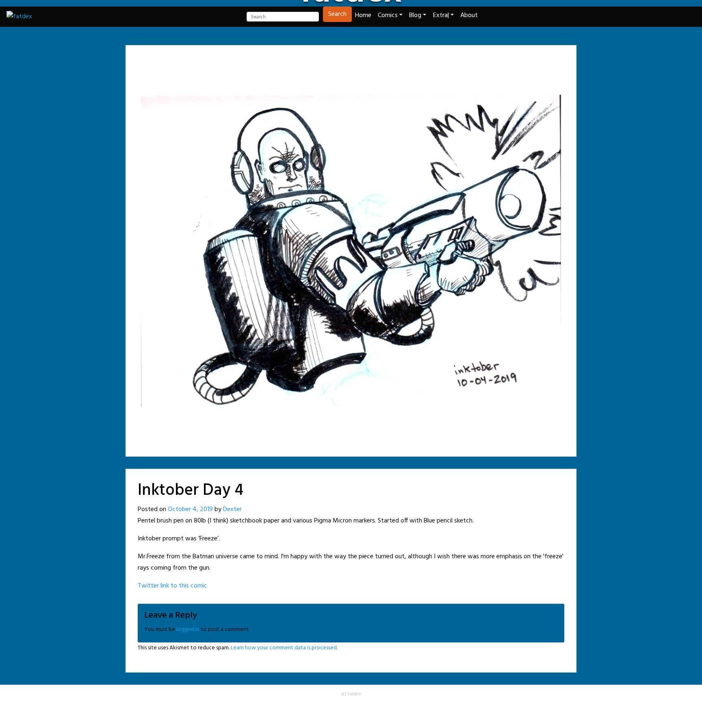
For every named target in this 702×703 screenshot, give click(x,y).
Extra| (441, 15)
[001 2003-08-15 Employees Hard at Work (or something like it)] (309, 63)
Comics (388, 15)
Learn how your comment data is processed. (284, 648)
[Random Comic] (350, 63)
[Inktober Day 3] (330, 63)
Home (363, 15)
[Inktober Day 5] (372, 63)
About (469, 15)
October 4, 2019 (190, 509)
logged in (187, 629)
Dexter (232, 509)
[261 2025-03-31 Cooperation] (392, 63)
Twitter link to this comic (172, 586)
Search (337, 14)
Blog (415, 15)
